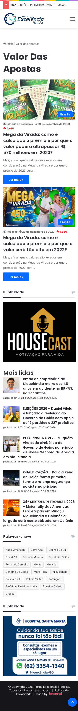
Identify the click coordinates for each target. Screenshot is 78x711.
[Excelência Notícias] (23, 18)
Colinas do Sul (58, 549)
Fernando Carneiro (17, 564)
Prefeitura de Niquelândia (21, 586)
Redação (12, 231)
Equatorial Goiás (59, 557)
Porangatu (55, 579)
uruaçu (10, 593)
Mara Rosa (40, 571)
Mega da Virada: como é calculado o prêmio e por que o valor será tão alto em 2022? (38, 244)
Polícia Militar (34, 579)
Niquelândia (60, 571)
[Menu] (72, 20)
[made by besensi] (55, 694)
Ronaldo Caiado (52, 586)
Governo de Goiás (17, 571)
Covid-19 (11, 557)
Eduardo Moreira (33, 557)
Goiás (37, 564)
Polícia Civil (13, 579)
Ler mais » (16, 179)
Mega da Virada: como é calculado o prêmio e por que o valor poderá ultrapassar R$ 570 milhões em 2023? (38, 143)
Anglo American (15, 549)
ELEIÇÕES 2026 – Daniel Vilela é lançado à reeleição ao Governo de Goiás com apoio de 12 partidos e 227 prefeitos (48, 415)
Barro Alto (37, 549)
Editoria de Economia (19, 124)
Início (10, 43)
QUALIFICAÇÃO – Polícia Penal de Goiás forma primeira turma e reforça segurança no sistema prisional (48, 479)
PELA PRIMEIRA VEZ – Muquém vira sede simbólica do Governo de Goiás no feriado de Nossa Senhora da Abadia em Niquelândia (38, 447)
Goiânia (52, 564)
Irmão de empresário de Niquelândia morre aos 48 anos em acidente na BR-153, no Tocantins (48, 386)
